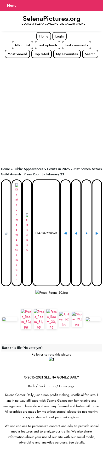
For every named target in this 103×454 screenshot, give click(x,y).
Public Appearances (28, 169)
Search (90, 54)
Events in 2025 (58, 169)
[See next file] (86, 233)
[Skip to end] (97, 233)
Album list (22, 45)
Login (59, 36)
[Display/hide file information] (16, 233)
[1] (51, 359)
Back (31, 386)
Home (43, 36)
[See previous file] (76, 233)
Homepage (67, 386)
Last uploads (47, 45)
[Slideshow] (27, 233)
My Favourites (67, 54)
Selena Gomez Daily (19, 395)
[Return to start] (65, 233)
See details (76, 442)
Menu (12, 5)
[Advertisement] (51, 112)
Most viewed (17, 54)
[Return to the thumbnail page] (6, 233)
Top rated (41, 54)
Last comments (76, 45)
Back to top (47, 386)
